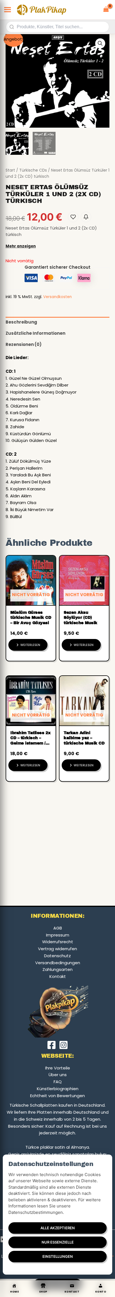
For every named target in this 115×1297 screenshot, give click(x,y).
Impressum (57, 935)
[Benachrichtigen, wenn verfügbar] (86, 217)
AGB (57, 928)
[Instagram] (63, 1045)
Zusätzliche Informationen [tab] (35, 333)
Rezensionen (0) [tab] (24, 344)
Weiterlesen (30, 645)
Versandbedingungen (57, 963)
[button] (100, 43)
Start (10, 170)
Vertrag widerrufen (57, 949)
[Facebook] (51, 1045)
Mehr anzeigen (21, 246)
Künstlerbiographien (57, 1089)
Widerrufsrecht (57, 942)
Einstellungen (57, 1256)
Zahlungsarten (57, 969)
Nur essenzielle (58, 1242)
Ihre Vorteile (57, 1068)
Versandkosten (57, 296)
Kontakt (57, 976)
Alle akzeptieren (57, 1228)
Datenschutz (57, 956)
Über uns (58, 1075)
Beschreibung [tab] (21, 322)
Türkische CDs (33, 170)
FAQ (58, 1082)
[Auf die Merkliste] (73, 217)
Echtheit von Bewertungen (57, 1096)
